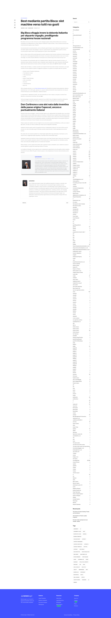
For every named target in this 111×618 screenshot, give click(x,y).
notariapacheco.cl (77, 321)
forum (74, 219)
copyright (76, 549)
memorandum (81, 569)
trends (74, 455)
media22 (75, 277)
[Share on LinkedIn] (15, 28)
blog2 (74, 117)
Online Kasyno (76, 332)
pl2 (73, 386)
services (74, 421)
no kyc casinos (76, 318)
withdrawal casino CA (77, 485)
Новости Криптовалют (78, 493)
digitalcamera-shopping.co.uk (79, 195)
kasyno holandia (76, 263)
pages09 (75, 348)
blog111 (74, 109)
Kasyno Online (76, 265)
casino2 (74, 153)
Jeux (74, 260)
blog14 (74, 112)
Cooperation (75, 189)
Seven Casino (76, 423)
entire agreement (77, 556)
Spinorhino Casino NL (77, 434)
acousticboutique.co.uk (78, 47)
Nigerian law (76, 572)
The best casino (76, 442)
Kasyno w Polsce (76, 268)
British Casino (76, 135)
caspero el (75, 170)
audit (84, 531)
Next (67, 202)
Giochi (74, 230)
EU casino (75, 202)
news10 (74, 297)
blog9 (74, 128)
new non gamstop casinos (78, 290)
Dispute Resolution (77, 196)
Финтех (74, 502)
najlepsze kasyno (76, 281)
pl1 (73, 384)
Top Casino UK (76, 451)
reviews (74, 414)
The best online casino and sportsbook (81, 446)
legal (84, 564)
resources (75, 406)
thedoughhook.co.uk (77, 449)
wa (73, 476)
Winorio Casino (76, 483)
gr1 (73, 233)
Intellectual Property (77, 256)
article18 (75, 73)
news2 (74, 304)
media (74, 276)
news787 (75, 316)
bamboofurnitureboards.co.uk (79, 93)
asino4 (74, 91)
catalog (74, 175)
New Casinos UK (76, 288)
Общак (74, 497)
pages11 (74, 351)
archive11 (75, 56)
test (74, 439)
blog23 (74, 121)
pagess (74, 370)
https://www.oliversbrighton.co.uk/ (80, 247)
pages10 (75, 349)
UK (88, 579)
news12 (74, 300)
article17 (75, 72)
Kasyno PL (75, 267)
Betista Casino (76, 98)
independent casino (77, 251)
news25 (74, 305)
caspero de (75, 168)
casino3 (74, 154)
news (74, 291)
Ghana (75, 559)
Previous (24, 202)
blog (74, 102)
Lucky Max (75, 274)
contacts (75, 186)
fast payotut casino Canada (79, 203)
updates (74, 465)
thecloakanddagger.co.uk (78, 448)
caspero (74, 163)
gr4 (73, 237)
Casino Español (76, 145)
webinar (75, 582)
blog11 (74, 107)
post (74, 388)
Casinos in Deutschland (78, 161)
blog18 (74, 116)
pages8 (74, 369)
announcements (76, 49)
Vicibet (74, 467)
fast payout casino (77, 205)
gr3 (73, 235)
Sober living (75, 427)
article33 (75, 77)
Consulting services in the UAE (79, 182)
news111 (74, 298)
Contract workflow (78, 546)
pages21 (74, 360)
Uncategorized (24, 18)
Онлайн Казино (76, 499)
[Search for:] (81, 22)
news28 (74, 309)
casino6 (74, 160)
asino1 (74, 86)
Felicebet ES (75, 210)
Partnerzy (75, 376)
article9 (74, 79)
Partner (74, 372)
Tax (73, 437)
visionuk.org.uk (76, 472)
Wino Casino (75, 481)
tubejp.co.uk (75, 456)
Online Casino (76, 326)
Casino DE (75, 142)
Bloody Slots (75, 130)
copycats (85, 546)
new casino (75, 284)
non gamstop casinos (77, 319)
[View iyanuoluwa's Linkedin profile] (33, 164)
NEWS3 (74, 311)
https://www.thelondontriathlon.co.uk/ (81, 249)
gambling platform (77, 225)
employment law (83, 554)
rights (82, 574)
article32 (75, 75)
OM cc (74, 325)
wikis (74, 479)
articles (74, 81)
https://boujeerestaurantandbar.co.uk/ (81, 246)
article (74, 59)
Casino (74, 140)
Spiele (74, 430)
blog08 (74, 105)
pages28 (75, 362)
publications (75, 398)
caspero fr (75, 172)
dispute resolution (85, 551)
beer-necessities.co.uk (78, 95)
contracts (86, 544)
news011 (75, 293)
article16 (75, 70)
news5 (74, 312)
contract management (78, 541)
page (74, 342)
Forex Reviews (76, 218)
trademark (84, 579)
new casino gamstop (77, 286)
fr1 (73, 221)
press (74, 391)
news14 (74, 302)
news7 (74, 314)
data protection (77, 551)
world (74, 486)
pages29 (75, 363)
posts (74, 390)
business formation (77, 536)
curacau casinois (76, 191)
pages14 (75, 355)
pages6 (74, 367)
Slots (74, 425)
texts (74, 441)
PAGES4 (74, 365)
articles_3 (75, 82)
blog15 (74, 114)
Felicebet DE (75, 209)
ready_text (75, 404)
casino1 (74, 151)
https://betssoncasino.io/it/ (41, 88)
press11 (74, 393)
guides (87, 559)
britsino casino (76, 137)
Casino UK (75, 149)
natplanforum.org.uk (77, 283)
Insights (74, 254)
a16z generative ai (77, 45)
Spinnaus (75, 432)
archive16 (75, 58)
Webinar (74, 478)
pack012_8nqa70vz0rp (78, 337)
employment (76, 554)
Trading (74, 453)
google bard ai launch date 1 (79, 232)
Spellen (74, 428)
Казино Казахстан (77, 490)
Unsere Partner (76, 462)
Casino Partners (76, 147)
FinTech (74, 214)
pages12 (74, 353)
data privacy (82, 549)
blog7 (74, 124)
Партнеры (75, 500)
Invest (74, 258)
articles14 (75, 84)
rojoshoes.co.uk (76, 418)
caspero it (75, 174)
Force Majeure (85, 556)
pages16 (75, 356)
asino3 (74, 88)
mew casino (75, 279)
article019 (75, 63)
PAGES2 (74, 358)
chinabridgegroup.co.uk (78, 179)
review (74, 413)
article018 (75, 61)
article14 (75, 68)
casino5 (74, 158)
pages (74, 346)
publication (75, 397)
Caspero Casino (76, 165)
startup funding (77, 579)
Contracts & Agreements (78, 188)
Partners (75, 374)
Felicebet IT (75, 212)
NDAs (87, 569)
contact (74, 184)
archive (74, 51)
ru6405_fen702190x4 (77, 420)
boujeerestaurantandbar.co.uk (79, 133)
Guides (74, 244)
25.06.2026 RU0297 (77, 35)
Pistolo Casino (76, 383)
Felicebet (75, 207)
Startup (83, 577)
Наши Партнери (76, 492)
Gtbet (74, 240)
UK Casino (75, 458)
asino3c (74, 89)
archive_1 (75, 52)
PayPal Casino (76, 377)
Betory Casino (76, 100)
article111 (75, 66)
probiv (74, 395)
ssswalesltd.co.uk (77, 435)
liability (75, 569)
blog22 (74, 119)
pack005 (75, 335)
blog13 (74, 110)
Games (74, 228)
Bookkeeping (76, 131)
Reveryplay (75, 407)
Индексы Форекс (77, 488)
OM (73, 323)
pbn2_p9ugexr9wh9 (77, 381)
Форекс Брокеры (76, 504)
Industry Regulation (77, 253)
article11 (74, 65)
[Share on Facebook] (15, 20)
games (74, 226)
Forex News (75, 216)
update (74, 464)
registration (76, 574)
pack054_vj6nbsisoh (77, 339)
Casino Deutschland (77, 144)
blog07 (74, 103)
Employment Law (76, 200)
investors (75, 564)
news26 (74, 307)
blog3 (74, 123)
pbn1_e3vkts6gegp (77, 379)
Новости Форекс (76, 495)
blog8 (74, 126)
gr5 (73, 239)
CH (73, 177)
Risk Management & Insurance (79, 416)
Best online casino (77, 96)
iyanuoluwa (30, 28)
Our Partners (75, 333)
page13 (74, 344)
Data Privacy (75, 193)
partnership (82, 572)
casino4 (74, 156)
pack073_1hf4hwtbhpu (78, 340)
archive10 (75, 54)
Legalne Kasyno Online (78, 272)
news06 (74, 295)
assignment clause (77, 531)
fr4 (73, 223)
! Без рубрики (76, 30)
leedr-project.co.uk (77, 270)
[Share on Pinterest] (15, 25)
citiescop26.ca (76, 181)
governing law (81, 559)
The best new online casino (79, 444)
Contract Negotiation (78, 544)
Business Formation (77, 138)
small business (76, 577)
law (80, 564)
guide (74, 242)
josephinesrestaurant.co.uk (79, 261)
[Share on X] (15, 23)
